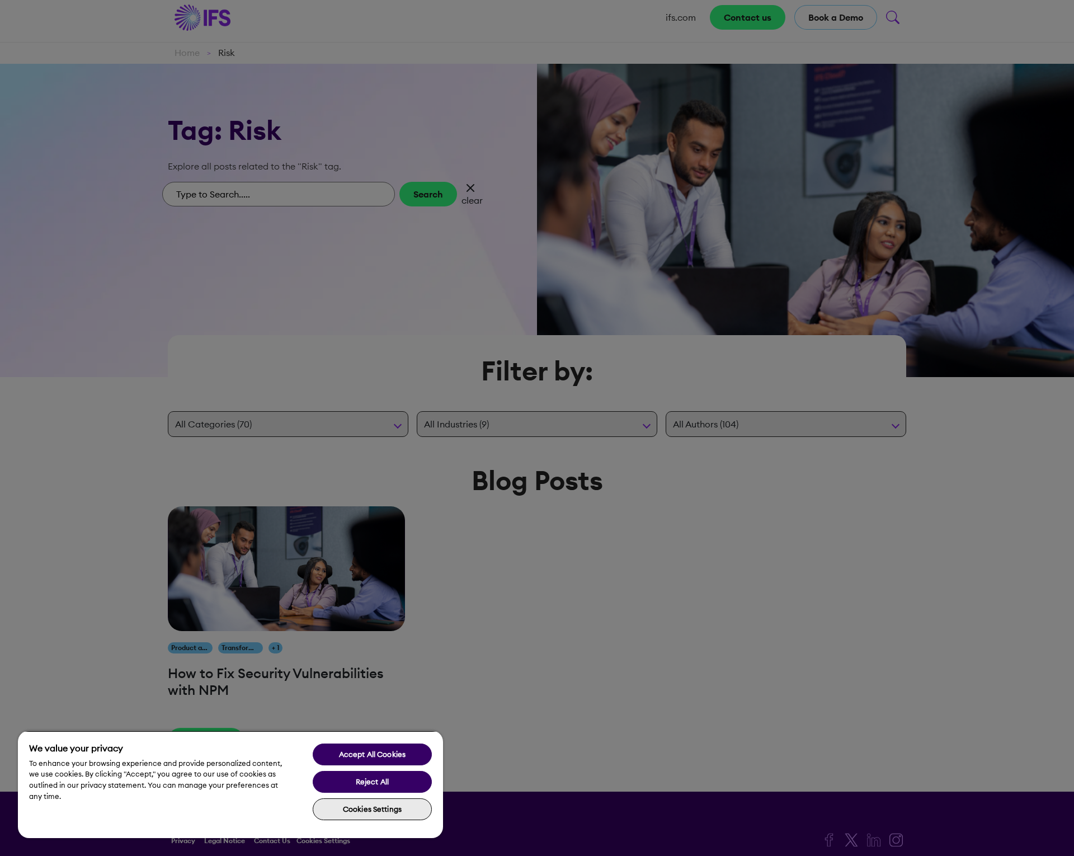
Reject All (372, 781)
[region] (230, 784)
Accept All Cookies (372, 754)
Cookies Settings (372, 809)
